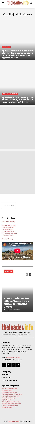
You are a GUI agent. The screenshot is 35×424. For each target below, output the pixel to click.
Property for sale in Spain (9, 392)
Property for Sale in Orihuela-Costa (12, 394)
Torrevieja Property (7, 239)
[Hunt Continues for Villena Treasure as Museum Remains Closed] (17, 291)
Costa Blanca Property (8, 221)
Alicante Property (7, 407)
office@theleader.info (13, 357)
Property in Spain (7, 390)
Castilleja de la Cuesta (10, 93)
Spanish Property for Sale (9, 388)
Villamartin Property (8, 235)
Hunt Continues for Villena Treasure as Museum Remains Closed (16, 302)
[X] (13, 365)
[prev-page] (27, 274)
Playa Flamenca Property (10, 233)
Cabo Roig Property (8, 227)
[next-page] (30, 274)
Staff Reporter (8, 309)
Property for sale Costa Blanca (11, 402)
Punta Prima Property (9, 231)
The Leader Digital (13, 421)
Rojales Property (6, 400)
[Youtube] (18, 365)
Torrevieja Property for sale (10, 405)
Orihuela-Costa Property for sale (11, 403)
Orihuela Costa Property (9, 225)
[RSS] (9, 365)
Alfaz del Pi (6, 47)
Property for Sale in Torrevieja (10, 396)
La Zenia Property (8, 229)
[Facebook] (4, 365)
